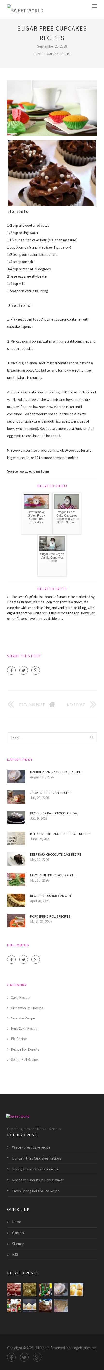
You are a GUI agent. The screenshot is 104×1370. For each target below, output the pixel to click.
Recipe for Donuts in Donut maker (38, 1180)
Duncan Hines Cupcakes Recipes (36, 1158)
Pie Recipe (19, 1038)
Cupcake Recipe (59, 54)
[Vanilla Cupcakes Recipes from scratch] (29, 1305)
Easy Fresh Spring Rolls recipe (53, 875)
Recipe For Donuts (25, 1049)
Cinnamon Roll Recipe (27, 1008)
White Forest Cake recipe (31, 1147)
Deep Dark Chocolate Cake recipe (55, 854)
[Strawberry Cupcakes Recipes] (14, 1289)
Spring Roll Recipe (24, 1059)
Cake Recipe (20, 997)
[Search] (92, 737)
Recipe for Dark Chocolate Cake (54, 813)
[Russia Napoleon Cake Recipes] (61, 1305)
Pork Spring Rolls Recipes (50, 916)
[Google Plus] (35, 670)
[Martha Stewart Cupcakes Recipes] (76, 1289)
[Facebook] (11, 670)
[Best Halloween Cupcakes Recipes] (45, 1289)
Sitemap (18, 1243)
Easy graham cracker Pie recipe (35, 1169)
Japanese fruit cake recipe (50, 793)
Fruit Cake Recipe (24, 1028)
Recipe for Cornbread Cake (51, 896)
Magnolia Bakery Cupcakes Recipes (56, 772)
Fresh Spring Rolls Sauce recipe (35, 1191)
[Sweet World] (25, 9)
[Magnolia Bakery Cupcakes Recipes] (61, 1289)
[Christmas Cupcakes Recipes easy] (14, 1305)
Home (37, 54)
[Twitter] (23, 670)
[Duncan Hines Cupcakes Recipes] (29, 1289)
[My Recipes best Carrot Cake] (45, 1305)
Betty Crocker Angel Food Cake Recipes (60, 834)
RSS (15, 1254)
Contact (18, 1232)
